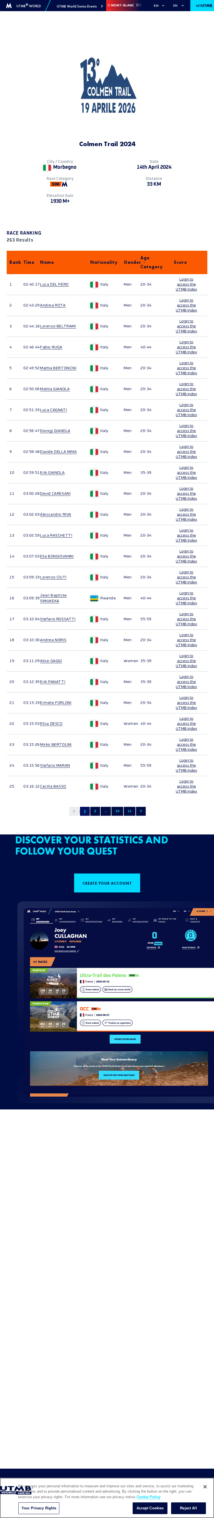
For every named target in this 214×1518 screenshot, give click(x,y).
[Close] (205, 1487)
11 (130, 811)
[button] (80, 6)
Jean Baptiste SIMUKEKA (53, 598)
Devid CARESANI (55, 494)
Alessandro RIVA (55, 515)
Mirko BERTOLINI (56, 745)
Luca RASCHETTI (56, 535)
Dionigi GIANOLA (55, 431)
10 (117, 811)
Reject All (188, 1508)
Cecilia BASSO (53, 786)
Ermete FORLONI (55, 703)
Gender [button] (129, 262)
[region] (107, 1498)
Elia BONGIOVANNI (57, 556)
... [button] (105, 811)
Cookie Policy (148, 1497)
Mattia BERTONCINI (58, 368)
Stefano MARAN (55, 766)
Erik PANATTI (52, 682)
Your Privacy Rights (38, 1508)
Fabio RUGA (51, 347)
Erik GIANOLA (52, 473)
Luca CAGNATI (53, 410)
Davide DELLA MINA (58, 452)
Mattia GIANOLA (55, 389)
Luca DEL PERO (54, 284)
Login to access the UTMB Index (186, 284)
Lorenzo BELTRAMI (58, 326)
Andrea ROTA (53, 305)
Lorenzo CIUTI (53, 577)
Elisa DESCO (51, 724)
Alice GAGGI (51, 661)
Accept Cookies (150, 1508)
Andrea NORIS (53, 640)
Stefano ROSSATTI (58, 619)
